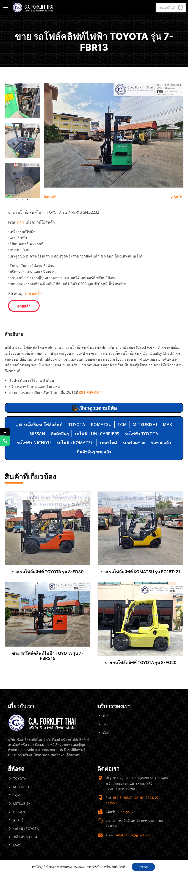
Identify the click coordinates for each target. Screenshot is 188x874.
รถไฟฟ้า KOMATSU (75, 442)
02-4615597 (124, 812)
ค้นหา (181, 7)
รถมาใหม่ (108, 442)
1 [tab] (17, 199)
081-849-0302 (90, 392)
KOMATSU (101, 424)
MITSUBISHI (145, 424)
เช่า (105, 724)
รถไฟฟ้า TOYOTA (141, 433)
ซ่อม (105, 732)
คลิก (21, 222)
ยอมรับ (143, 867)
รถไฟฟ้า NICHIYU (34, 442)
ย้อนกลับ (51, 196)
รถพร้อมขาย (134, 442)
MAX (167, 424)
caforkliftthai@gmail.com (132, 835)
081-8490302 (123, 797)
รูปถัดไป (176, 196)
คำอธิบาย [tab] (14, 334)
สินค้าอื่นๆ (60, 433)
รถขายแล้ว (33, 293)
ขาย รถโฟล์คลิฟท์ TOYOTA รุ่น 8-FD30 (48, 571)
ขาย (105, 716)
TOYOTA (76, 424)
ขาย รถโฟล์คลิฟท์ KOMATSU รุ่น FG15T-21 (140, 571)
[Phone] (5, 441)
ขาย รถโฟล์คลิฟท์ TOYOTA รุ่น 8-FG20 (141, 662)
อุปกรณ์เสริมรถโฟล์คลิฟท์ (39, 424)
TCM (122, 424)
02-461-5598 (143, 797)
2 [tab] (22, 199)
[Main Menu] (5, 7)
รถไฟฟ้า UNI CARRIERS (97, 433)
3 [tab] (27, 199)
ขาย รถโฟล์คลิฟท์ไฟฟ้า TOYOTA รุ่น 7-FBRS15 (47, 656)
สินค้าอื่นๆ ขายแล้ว (94, 451)
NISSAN (37, 433)
